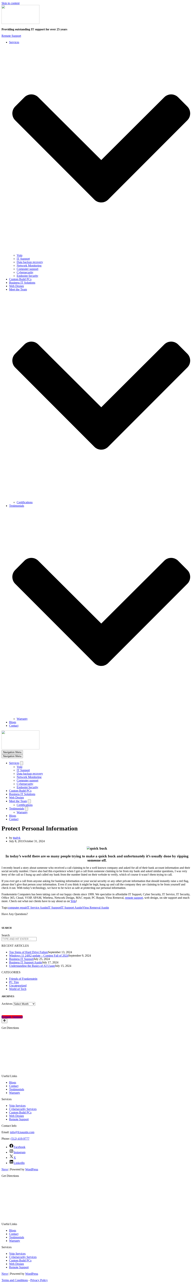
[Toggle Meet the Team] (29, 801)
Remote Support (11, 35)
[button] (101, 149)
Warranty (22, 718)
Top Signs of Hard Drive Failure (28, 952)
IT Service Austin (37, 907)
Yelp (73, 901)
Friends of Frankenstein (23, 978)
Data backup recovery (30, 262)
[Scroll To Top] (4, 1021)
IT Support (23, 258)
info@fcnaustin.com (22, 1132)
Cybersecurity (25, 272)
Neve (5, 1169)
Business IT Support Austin (25, 962)
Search (6, 935)
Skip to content (11, 3)
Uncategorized (18, 985)
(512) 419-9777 (20, 1138)
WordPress (31, 1169)
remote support (134, 897)
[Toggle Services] (21, 763)
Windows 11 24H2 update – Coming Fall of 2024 (38, 955)
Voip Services (17, 1105)
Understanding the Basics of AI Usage (32, 965)
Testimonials (16, 1089)
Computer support (27, 269)
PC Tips (14, 982)
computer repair (17, 907)
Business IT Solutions (22, 282)
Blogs (12, 722)
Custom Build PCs (20, 279)
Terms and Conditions (15, 1280)
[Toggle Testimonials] (26, 809)
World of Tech (17, 989)
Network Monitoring (29, 265)
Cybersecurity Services (23, 1109)
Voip (19, 255)
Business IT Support (21, 959)
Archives (7, 1003)
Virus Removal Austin (95, 907)
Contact (13, 725)
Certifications (25, 502)
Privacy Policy (39, 1280)
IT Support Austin (71, 907)
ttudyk (16, 837)
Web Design (16, 286)
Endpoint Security (27, 275)
